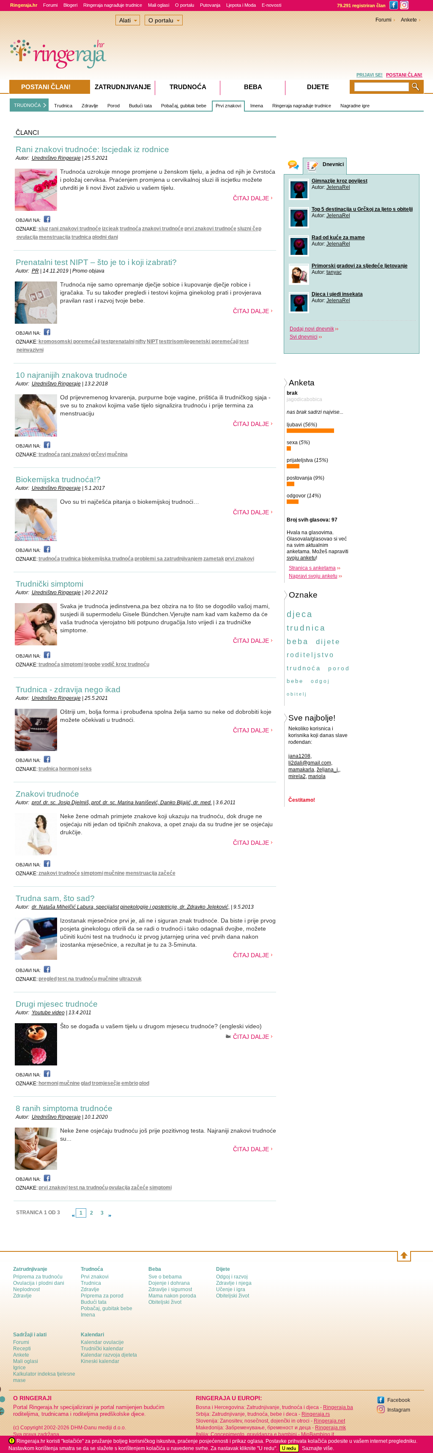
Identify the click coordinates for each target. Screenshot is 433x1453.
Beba (253, 86)
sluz (43, 229)
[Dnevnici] (312, 166)
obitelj (297, 693)
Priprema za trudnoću (38, 1277)
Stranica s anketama (312, 568)
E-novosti (271, 5)
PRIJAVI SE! (369, 74)
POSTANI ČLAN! (404, 74)
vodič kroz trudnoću (125, 664)
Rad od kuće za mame (338, 237)
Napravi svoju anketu (313, 576)
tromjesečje (106, 1083)
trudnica (81, 237)
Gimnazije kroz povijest (339, 181)
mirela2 (297, 776)
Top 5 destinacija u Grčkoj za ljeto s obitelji (362, 209)
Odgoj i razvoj (232, 1277)
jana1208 (299, 756)
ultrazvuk (130, 979)
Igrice (19, 1368)
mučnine (114, 873)
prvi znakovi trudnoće (210, 229)
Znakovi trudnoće (47, 793)
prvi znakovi (239, 559)
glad (86, 1083)
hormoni (69, 769)
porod (339, 668)
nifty (140, 341)
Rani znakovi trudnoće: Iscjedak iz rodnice (92, 149)
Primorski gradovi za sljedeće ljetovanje (360, 266)
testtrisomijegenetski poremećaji (198, 341)
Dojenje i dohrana (169, 1283)
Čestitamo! (301, 800)
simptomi (72, 664)
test (244, 341)
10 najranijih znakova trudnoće (71, 375)
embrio (129, 1083)
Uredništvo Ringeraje (56, 158)
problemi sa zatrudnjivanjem (168, 559)
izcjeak (110, 229)
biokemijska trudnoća (108, 559)
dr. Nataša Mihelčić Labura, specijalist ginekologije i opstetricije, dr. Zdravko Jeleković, (131, 907)
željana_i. (328, 770)
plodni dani (105, 237)
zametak (213, 559)
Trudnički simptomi (49, 583)
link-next (110, 1215)
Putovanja (210, 5)
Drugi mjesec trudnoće (57, 1004)
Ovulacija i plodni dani (38, 1283)
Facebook (398, 1400)
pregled (47, 979)
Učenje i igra (230, 1289)
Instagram (398, 1410)
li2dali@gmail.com (309, 763)
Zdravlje (90, 105)
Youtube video (48, 1013)
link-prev (73, 1215)
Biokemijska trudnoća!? (58, 479)
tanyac (334, 272)
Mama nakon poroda (172, 1296)
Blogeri (70, 5)
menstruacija (55, 237)
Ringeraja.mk (330, 1428)
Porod (113, 105)
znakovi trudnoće (163, 229)
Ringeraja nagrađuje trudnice (112, 5)
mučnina (117, 454)
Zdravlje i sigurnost (170, 1289)
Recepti (22, 1349)
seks (86, 769)
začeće (166, 873)
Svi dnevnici (304, 337)
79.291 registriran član (361, 5)
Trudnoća (188, 86)
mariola (317, 776)
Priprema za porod (102, 1296)
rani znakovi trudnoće (75, 229)
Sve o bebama (165, 1277)
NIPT (152, 341)
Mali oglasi (158, 5)
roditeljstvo (310, 654)
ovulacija (27, 237)
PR (35, 271)
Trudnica (63, 105)
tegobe (92, 664)
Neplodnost (26, 1289)
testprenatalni (117, 341)
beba (298, 641)
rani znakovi (75, 454)
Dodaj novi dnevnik (312, 329)
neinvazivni (30, 350)
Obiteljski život (164, 1302)
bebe (295, 681)
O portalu (184, 5)
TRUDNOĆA (27, 105)
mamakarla (301, 770)
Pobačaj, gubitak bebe (183, 105)
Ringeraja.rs (315, 1414)
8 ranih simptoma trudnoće (64, 1108)
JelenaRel (338, 187)
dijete (328, 642)
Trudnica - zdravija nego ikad (68, 689)
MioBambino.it (317, 1434)
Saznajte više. (318, 1448)
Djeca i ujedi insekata (337, 294)
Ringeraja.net (329, 1421)
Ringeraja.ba (338, 1407)
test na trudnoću (77, 979)
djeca (300, 614)
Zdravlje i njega (234, 1283)
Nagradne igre (355, 105)
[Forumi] (293, 166)
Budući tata (140, 105)
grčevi (98, 454)
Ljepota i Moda (241, 5)
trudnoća (130, 229)
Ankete (409, 20)
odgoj (320, 681)
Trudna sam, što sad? (55, 898)
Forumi (50, 5)
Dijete (318, 86)
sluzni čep (249, 229)
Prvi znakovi (228, 105)
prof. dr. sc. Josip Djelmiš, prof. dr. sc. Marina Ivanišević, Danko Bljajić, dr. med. (122, 803)
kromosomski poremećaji (69, 341)
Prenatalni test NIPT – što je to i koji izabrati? (96, 262)
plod (144, 1083)
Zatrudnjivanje (123, 86)
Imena (256, 105)
